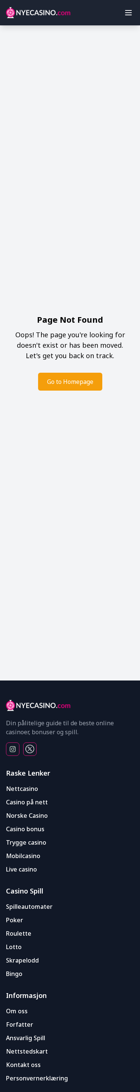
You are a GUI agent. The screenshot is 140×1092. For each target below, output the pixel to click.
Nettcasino (22, 789)
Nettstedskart (27, 1051)
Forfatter (19, 1024)
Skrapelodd (22, 960)
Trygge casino (26, 842)
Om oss (17, 1011)
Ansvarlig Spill (25, 1038)
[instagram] (12, 749)
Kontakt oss (23, 1065)
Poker (14, 920)
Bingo (14, 974)
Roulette (18, 933)
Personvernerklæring (37, 1078)
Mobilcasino (23, 856)
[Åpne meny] (127, 12)
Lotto (14, 947)
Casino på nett (27, 802)
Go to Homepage (70, 382)
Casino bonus (25, 829)
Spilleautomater (29, 906)
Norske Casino (27, 815)
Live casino (21, 869)
